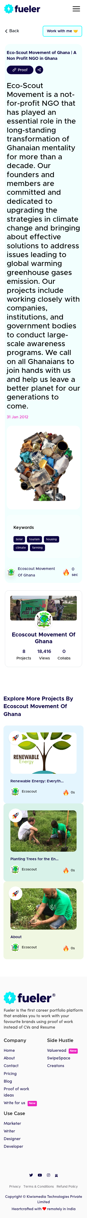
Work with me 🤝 (62, 31)
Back (14, 31)
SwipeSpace (58, 1058)
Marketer (12, 1124)
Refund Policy (67, 1186)
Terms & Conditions (38, 1186)
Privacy (15, 1186)
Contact (11, 1066)
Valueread (62, 1051)
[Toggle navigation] (76, 8)
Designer (12, 1139)
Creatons (55, 1066)
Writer (9, 1131)
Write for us (19, 1103)
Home (9, 1051)
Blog (8, 1082)
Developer (13, 1147)
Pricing (10, 1074)
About (9, 1058)
